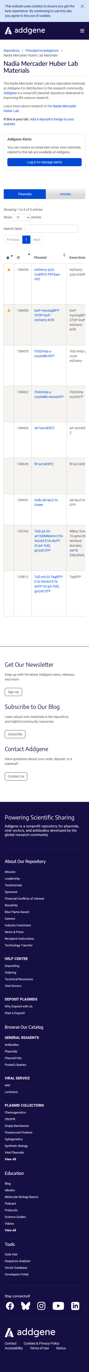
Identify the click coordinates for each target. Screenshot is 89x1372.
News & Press (14, 932)
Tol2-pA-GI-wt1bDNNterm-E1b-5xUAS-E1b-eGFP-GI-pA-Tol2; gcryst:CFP (48, 540)
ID (18, 257)
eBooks (10, 1190)
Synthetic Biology (16, 1146)
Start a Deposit (15, 1013)
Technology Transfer (19, 945)
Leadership (12, 878)
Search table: (13, 229)
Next (36, 240)
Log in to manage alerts (44, 162)
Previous (13, 240)
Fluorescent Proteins (19, 1132)
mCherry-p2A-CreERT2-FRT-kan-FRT (47, 274)
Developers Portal (16, 1274)
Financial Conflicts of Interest (24, 898)
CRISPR (10, 1119)
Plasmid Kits (13, 1058)
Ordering (10, 972)
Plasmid (40, 257)
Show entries (22, 217)
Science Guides (15, 1217)
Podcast (10, 1203)
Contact (11, 1343)
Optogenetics (14, 1139)
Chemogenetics (15, 1112)
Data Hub (11, 1254)
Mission (10, 872)
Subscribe (15, 734)
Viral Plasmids (14, 1152)
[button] (82, 30)
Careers (10, 918)
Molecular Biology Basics (21, 1197)
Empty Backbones (17, 1126)
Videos (9, 1223)
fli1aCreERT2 (43, 464)
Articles (65, 194)
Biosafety (11, 905)
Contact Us (16, 776)
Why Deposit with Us (19, 1006)
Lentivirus (11, 1092)
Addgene (10, 93)
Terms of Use (39, 1348)
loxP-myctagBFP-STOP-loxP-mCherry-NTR (47, 315)
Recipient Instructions (19, 938)
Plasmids (25, 194)
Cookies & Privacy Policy (41, 1343)
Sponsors (11, 892)
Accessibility (14, 1348)
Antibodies (12, 1045)
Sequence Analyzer (17, 1261)
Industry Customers (18, 925)
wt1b (74, 550)
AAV (7, 1085)
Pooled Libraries (15, 1065)
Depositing (12, 966)
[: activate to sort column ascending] (9, 255)
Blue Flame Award (17, 912)
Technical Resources (19, 979)
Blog (8, 1183)
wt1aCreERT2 (44, 428)
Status (61, 1348)
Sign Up (13, 692)
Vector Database (16, 1267)
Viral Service (13, 986)
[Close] (80, 6)
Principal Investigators (42, 50)
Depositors (11, 50)
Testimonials (13, 885)
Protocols (11, 1210)
